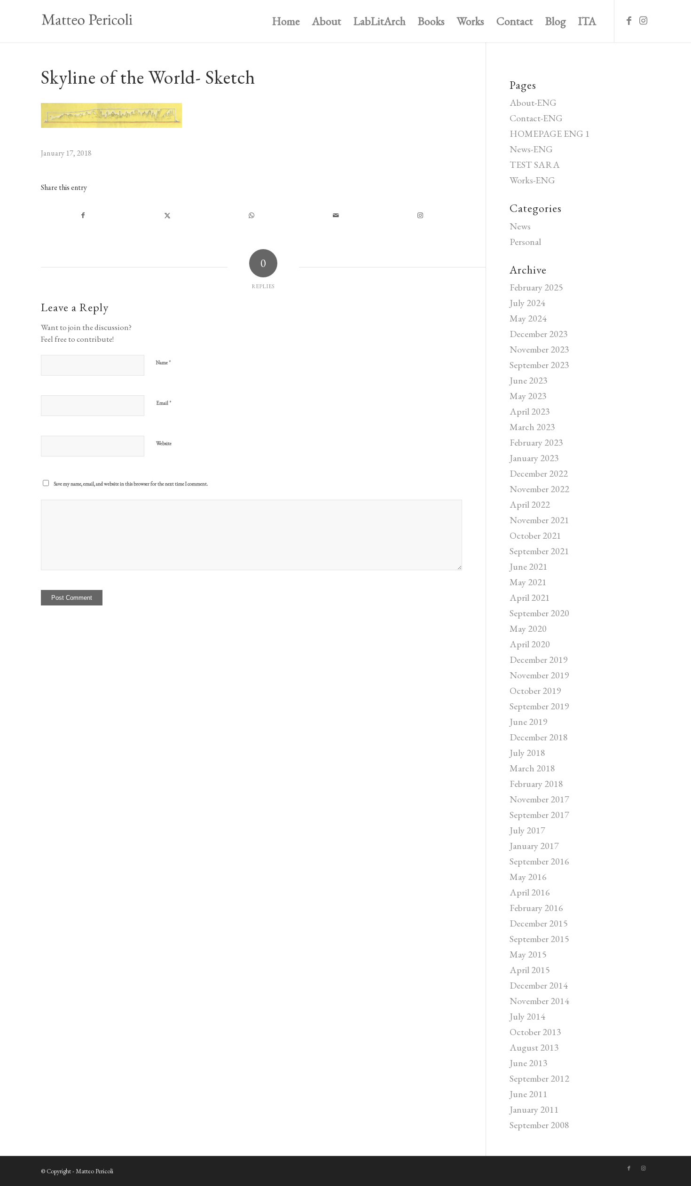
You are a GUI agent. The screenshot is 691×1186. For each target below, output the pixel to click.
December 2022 (539, 473)
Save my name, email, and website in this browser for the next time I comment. (131, 483)
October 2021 (535, 535)
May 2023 (528, 396)
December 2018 (539, 737)
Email (164, 403)
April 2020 (530, 644)
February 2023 (536, 442)
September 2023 (539, 365)
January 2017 (534, 846)
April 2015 (530, 970)
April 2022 (530, 504)
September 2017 (539, 815)
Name (163, 362)
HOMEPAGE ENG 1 (550, 133)
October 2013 (535, 1032)
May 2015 (528, 954)
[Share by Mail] (336, 215)
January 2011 (534, 1109)
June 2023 (529, 380)
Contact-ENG (536, 118)
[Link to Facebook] (629, 21)
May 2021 (528, 582)
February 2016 (536, 908)
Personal (525, 242)
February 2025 (536, 287)
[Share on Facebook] (83, 215)
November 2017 (539, 799)
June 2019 (529, 721)
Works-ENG (532, 180)
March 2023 (532, 427)
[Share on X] (167, 215)
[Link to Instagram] (643, 21)
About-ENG (533, 102)
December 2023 (539, 334)
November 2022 (539, 489)
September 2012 (539, 1078)
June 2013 (529, 1063)
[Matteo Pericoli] (87, 21)
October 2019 (535, 690)
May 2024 (528, 318)
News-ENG (531, 149)
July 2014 (527, 1016)
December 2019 (539, 659)
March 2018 (532, 768)
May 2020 (528, 628)
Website (164, 443)
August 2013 (534, 1047)
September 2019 (539, 706)
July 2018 (527, 752)
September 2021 (539, 551)
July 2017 (527, 830)
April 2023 (530, 411)
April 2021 (530, 597)
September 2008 (539, 1125)
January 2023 (534, 458)
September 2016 (539, 861)
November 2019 (539, 675)
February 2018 (536, 784)
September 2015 (539, 939)
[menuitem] (286, 21)
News (520, 226)
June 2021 (529, 566)
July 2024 (527, 303)
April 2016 (530, 892)
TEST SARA (535, 164)
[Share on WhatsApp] (251, 215)
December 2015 (539, 923)
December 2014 (539, 985)
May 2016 (528, 877)
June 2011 (529, 1094)
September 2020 (539, 613)
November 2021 (539, 520)
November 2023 (539, 349)
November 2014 (539, 1001)
